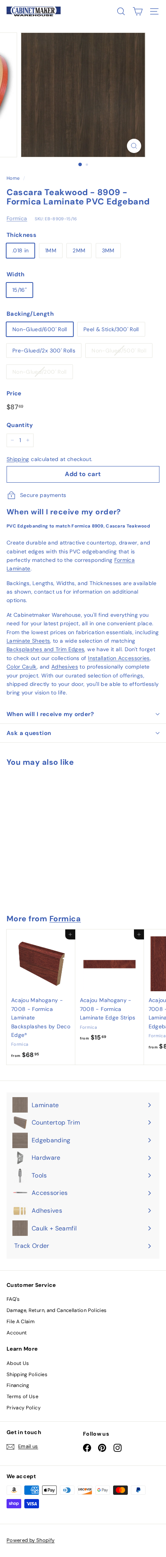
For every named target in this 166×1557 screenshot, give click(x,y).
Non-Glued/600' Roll (39, 329)
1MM (50, 250)
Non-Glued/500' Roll (118, 350)
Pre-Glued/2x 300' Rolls (43, 350)
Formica (17, 218)
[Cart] (138, 11)
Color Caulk (22, 666)
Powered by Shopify (30, 1540)
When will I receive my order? (50, 714)
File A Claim (21, 1321)
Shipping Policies (27, 1374)
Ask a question (29, 733)
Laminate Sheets (28, 640)
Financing (18, 1385)
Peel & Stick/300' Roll (111, 329)
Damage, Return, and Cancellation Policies (57, 1310)
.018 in (20, 250)
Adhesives (64, 666)
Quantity (20, 425)
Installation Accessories (118, 658)
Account (17, 1332)
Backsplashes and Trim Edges (45, 649)
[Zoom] (134, 146)
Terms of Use (22, 1396)
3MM (108, 250)
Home (13, 178)
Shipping (18, 459)
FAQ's (13, 1299)
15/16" (19, 289)
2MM (79, 250)
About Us (18, 1363)
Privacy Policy (24, 1407)
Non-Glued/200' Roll (39, 371)
